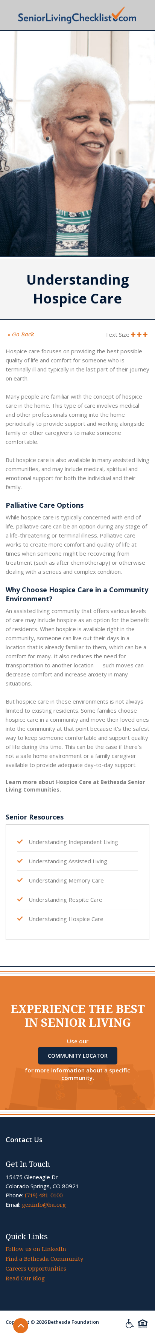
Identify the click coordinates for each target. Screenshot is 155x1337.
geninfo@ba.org (44, 1204)
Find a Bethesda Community (44, 1258)
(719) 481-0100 (43, 1195)
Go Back (21, 334)
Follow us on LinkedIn (36, 1249)
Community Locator (78, 1055)
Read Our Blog (25, 1278)
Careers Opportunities (36, 1268)
